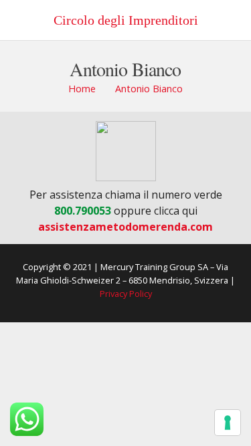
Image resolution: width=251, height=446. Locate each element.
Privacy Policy (126, 294)
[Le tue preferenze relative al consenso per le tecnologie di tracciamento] (227, 422)
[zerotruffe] (125, 151)
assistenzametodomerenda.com (125, 226)
